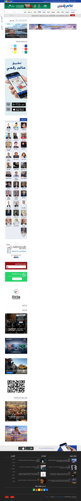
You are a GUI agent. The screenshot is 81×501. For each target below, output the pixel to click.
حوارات (35, 12)
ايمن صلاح (24, 139)
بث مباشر (30, 12)
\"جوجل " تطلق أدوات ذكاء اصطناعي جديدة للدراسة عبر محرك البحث (29, 467)
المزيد (25, 12)
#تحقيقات (13, 459)
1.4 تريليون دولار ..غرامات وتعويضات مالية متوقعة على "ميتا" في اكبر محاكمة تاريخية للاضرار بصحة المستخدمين (59, 474)
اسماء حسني (24, 159)
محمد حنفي (16, 139)
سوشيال (53, 12)
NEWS (39, 12)
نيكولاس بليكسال (16, 198)
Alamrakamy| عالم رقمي (59, 496)
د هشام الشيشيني (16, 178)
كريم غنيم (8, 169)
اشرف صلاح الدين (23, 235)
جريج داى (23, 225)
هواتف (58, 12)
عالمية (48, 12)
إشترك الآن (17, 279)
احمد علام (24, 188)
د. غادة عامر (24, 148)
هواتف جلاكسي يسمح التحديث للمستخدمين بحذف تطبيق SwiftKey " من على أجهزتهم (59, 467)
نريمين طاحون (23, 216)
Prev (6, 323)
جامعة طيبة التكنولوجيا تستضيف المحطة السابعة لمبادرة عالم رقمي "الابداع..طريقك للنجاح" (16, 417)
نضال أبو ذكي (16, 225)
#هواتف (13, 465)
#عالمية (14, 471)
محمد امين (9, 216)
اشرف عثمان (16, 169)
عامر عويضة (16, 216)
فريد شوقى (16, 129)
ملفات (62, 12)
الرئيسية (73, 12)
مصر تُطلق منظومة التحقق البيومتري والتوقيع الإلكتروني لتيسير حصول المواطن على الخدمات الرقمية (50, 15)
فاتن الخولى (24, 129)
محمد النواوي (8, 139)
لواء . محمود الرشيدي (8, 149)
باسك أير (8, 188)
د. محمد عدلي (16, 159)
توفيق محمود (23, 178)
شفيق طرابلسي (8, 198)
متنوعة (44, 12)
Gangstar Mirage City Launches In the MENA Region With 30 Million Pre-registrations (59, 460)
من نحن (6, 497)
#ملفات (13, 462)
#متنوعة (13, 475)
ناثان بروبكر (16, 188)
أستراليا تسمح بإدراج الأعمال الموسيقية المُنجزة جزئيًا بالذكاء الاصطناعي (28, 460)
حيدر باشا (23, 197)
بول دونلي (16, 207)
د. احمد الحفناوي (8, 159)
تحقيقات (67, 12)
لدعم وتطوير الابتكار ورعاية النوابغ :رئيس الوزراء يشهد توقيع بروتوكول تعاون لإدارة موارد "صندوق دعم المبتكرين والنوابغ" (59, 481)
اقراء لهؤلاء (23, 119)
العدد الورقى (2, 19)
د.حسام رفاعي (8, 225)
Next (26, 323)
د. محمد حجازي (23, 169)
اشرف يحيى (8, 207)
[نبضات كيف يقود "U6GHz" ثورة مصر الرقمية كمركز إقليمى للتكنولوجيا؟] (16, 30)
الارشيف (2, 27)
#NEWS (13, 478)
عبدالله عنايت (23, 207)
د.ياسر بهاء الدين (9, 130)
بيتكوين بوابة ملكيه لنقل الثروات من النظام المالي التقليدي (28, 480)
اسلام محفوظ (8, 178)
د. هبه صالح (16, 148)
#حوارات (13, 481)
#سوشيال (13, 468)
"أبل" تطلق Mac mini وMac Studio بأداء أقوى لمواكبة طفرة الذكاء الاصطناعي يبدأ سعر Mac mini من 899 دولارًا (28, 474)
